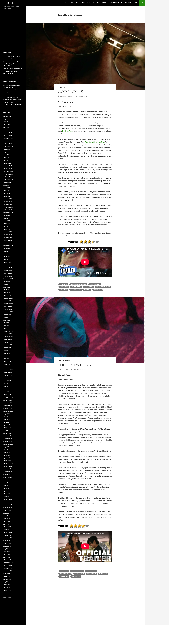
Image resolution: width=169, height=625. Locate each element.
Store (136, 2)
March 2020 (7, 328)
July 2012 (6, 582)
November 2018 (8, 372)
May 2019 (6, 356)
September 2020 (8, 312)
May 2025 (6, 157)
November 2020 (8, 306)
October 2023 (7, 210)
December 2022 (8, 237)
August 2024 (7, 182)
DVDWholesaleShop (9, 97)
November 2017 (8, 405)
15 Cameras (63, 284)
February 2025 (8, 166)
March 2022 (7, 262)
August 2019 (7, 347)
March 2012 (7, 590)
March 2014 (7, 527)
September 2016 (8, 444)
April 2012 (6, 587)
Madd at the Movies (103, 287)
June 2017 (6, 419)
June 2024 (6, 188)
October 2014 (7, 507)
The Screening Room (100, 2)
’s (95, 142)
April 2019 (6, 359)
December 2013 (8, 535)
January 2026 (7, 135)
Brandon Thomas (77, 571)
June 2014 (6, 518)
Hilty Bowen (64, 287)
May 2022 (6, 257)
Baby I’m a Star (16, 90)
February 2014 (8, 529)
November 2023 (8, 207)
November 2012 (8, 571)
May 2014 (6, 521)
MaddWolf (64, 289)
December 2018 (8, 370)
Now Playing (75, 2)
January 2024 (7, 201)
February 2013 (8, 562)
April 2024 (6, 193)
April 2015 (6, 491)
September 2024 (8, 179)
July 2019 (6, 350)
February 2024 (8, 199)
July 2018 (6, 383)
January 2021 (7, 301)
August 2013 (7, 546)
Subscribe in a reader (9, 602)
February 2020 (8, 331)
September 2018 (8, 378)
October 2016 (7, 441)
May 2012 (6, 584)
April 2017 (6, 425)
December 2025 (8, 138)
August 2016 (7, 447)
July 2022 (6, 251)
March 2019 (7, 361)
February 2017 (8, 430)
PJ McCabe (87, 289)
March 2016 (7, 460)
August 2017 (7, 414)
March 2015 (7, 494)
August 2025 (7, 149)
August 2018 (7, 381)
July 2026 (6, 119)
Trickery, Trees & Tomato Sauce (12, 68)
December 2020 (8, 303)
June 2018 (6, 386)
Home (66, 2)
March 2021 (7, 295)
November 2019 (8, 339)
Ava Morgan (7, 85)
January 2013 (7, 565)
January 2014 (7, 532)
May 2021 (6, 290)
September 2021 (8, 279)
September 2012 (8, 576)
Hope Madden (76, 287)
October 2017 (7, 408)
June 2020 (6, 320)
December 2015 (8, 469)
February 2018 (8, 397)
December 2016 (8, 436)
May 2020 (6, 323)
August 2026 (7, 116)
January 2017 (7, 433)
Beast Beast (64, 571)
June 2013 (6, 551)
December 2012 (8, 568)
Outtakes (61, 88)
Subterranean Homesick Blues (12, 99)
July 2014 (6, 516)
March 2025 (7, 163)
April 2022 (6, 259)
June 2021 (6, 287)
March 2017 (7, 427)
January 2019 (7, 367)
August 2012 (7, 579)
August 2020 (7, 314)
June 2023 (6, 221)
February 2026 (8, 133)
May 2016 (6, 455)
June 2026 (6, 122)
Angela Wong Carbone (78, 284)
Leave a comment (82, 96)
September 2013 (8, 543)
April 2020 (6, 325)
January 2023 (7, 235)
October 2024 (7, 177)
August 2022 (7, 248)
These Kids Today (75, 364)
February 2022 (8, 265)
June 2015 (6, 485)
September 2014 (8, 510)
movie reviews (76, 289)
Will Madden (98, 289)
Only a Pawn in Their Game (11, 56)
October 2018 (7, 375)
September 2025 (8, 146)
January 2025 (7, 168)
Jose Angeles (91, 573)
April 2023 (6, 226)
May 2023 (6, 223)
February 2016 (8, 463)
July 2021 (6, 284)
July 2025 (6, 152)
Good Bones (70, 91)
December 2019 (8, 336)
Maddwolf (8, 2)
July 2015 (6, 483)
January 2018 (7, 400)
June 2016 (6, 452)
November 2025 (8, 141)
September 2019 (8, 345)
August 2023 (7, 215)
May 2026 (6, 124)
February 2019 (8, 364)
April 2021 (6, 292)
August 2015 (7, 480)
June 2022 (6, 254)
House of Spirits (8, 59)
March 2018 (7, 394)
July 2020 (6, 317)
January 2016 (7, 466)
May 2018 (6, 389)
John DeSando (7, 102)
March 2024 (7, 196)
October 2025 (7, 144)
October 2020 (7, 309)
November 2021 (8, 273)
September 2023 (8, 212)
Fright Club (86, 2)
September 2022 (8, 246)
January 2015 (7, 499)
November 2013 (8, 538)
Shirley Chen (64, 576)
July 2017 (6, 416)
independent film (66, 573)
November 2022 (8, 240)
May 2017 (6, 422)
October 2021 (7, 276)
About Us (128, 2)
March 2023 (7, 229)
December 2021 (8, 270)
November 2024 (8, 174)
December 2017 (8, 403)
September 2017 (8, 411)
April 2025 (6, 160)
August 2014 (7, 513)
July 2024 (6, 185)
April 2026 (6, 127)
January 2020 (7, 334)
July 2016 (6, 449)
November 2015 (8, 472)
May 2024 (6, 190)
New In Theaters (64, 361)
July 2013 (6, 549)
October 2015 (7, 474)
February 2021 (8, 298)
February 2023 (8, 232)
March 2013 (7, 560)
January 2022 (7, 268)
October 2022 (7, 243)
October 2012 (7, 573)
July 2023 (6, 218)
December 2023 (8, 204)
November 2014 (8, 505)
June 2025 (6, 155)
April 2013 (6, 557)
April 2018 (6, 392)
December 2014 (8, 502)
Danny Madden (95, 284)
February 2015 (8, 496)
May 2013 (6, 554)
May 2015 (6, 488)
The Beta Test (67, 131)
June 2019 (6, 353)
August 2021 (7, 281)
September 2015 (8, 477)
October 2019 (7, 342)
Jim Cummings (88, 287)
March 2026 (7, 130)
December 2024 (8, 171)
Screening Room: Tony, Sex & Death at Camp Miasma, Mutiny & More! (12, 64)
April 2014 (6, 524)
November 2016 (8, 438)
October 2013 (7, 540)
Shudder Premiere (116, 2)
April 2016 (6, 458)
